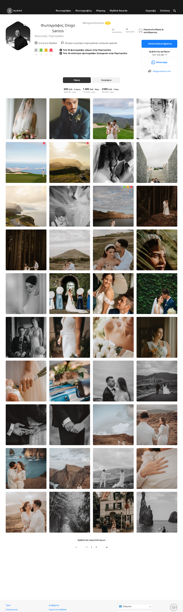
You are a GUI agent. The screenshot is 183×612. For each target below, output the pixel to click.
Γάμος (77, 80)
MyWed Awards (118, 10)
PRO (108, 23)
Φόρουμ (101, 10)
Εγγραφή (151, 10)
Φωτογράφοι (63, 10)
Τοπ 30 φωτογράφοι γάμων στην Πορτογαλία (87, 50)
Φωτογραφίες (83, 10)
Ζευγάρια (106, 80)
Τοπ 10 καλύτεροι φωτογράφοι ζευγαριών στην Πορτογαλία (95, 53)
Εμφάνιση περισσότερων (92, 539)
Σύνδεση (165, 10)
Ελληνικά (127, 606)
